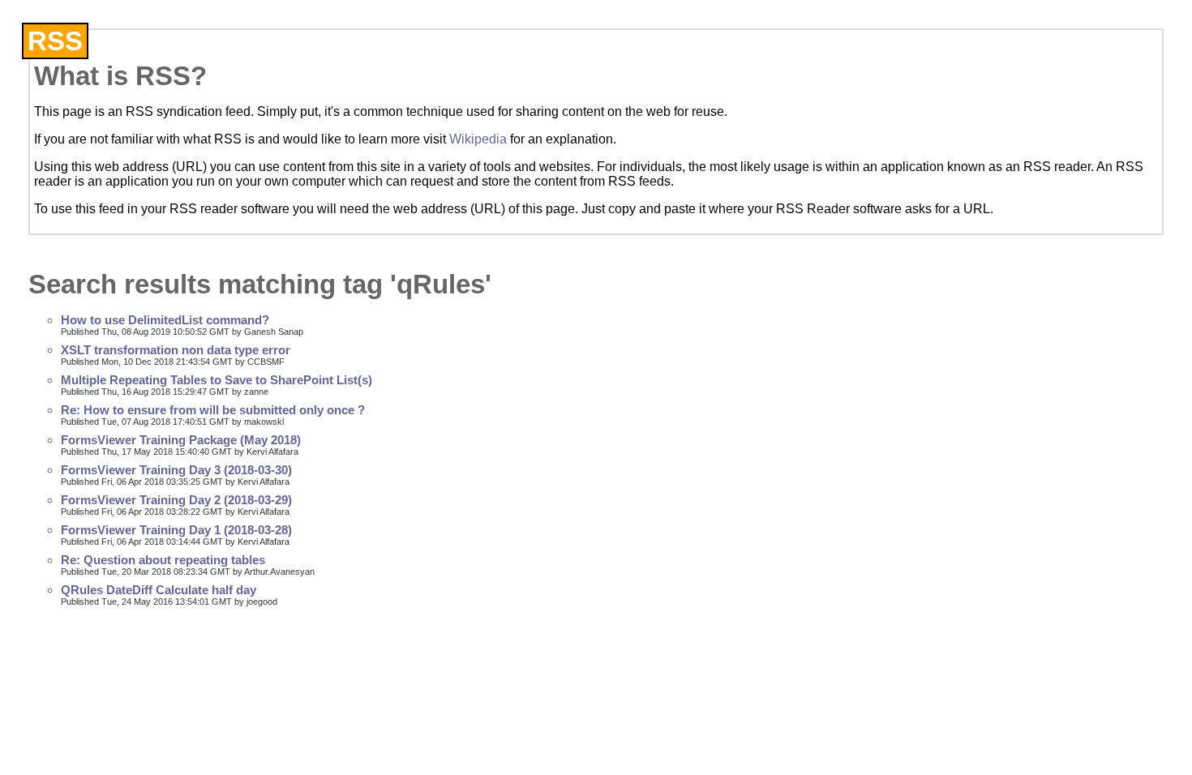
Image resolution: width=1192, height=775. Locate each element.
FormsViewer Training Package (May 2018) (181, 440)
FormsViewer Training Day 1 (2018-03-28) (176, 530)
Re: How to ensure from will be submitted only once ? (213, 410)
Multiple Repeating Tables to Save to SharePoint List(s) (216, 380)
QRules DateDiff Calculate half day (158, 590)
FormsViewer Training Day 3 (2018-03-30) (176, 470)
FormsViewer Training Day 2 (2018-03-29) (176, 500)
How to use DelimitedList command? (165, 320)
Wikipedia (478, 139)
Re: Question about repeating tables (163, 560)
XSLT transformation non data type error (175, 350)
